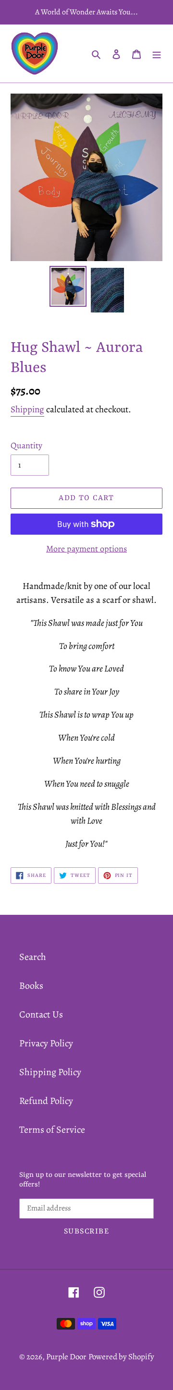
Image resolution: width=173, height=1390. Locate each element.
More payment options (86, 548)
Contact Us (41, 1014)
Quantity (26, 445)
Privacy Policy (46, 1043)
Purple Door (66, 1356)
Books (31, 985)
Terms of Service (52, 1129)
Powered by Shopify (121, 1356)
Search (32, 956)
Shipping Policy (50, 1072)
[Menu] (157, 54)
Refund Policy (46, 1100)
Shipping (27, 409)
